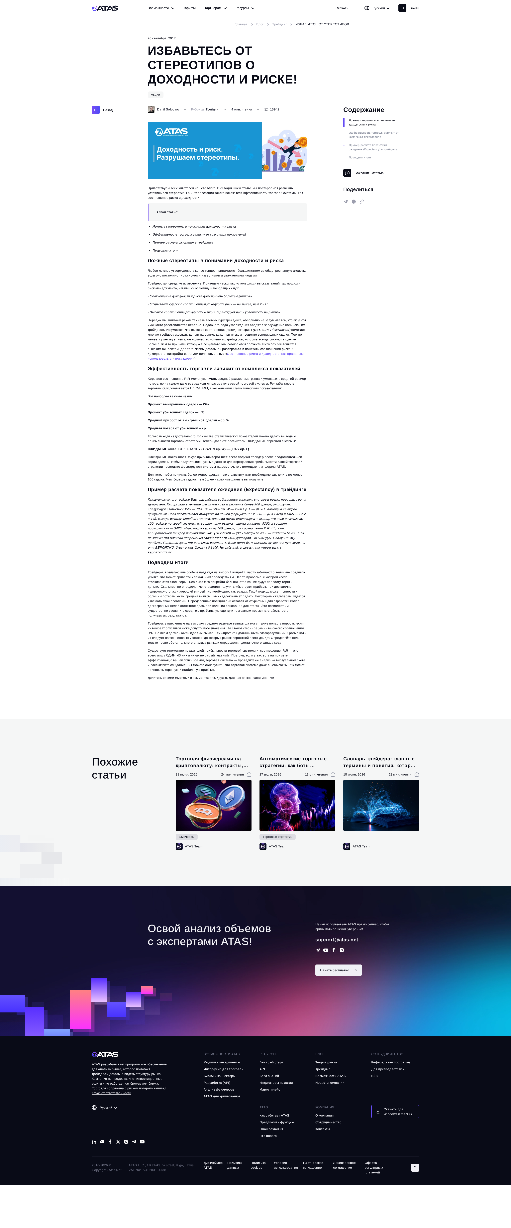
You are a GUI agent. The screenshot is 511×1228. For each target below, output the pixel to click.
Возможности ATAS (222, 1054)
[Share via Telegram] (345, 201)
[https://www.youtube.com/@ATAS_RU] (325, 950)
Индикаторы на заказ (276, 1082)
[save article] (363, 173)
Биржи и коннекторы (220, 1076)
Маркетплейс (269, 1089)
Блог (319, 1054)
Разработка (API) (217, 1082)
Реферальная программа (391, 1062)
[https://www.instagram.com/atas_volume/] (341, 950)
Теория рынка (326, 1062)
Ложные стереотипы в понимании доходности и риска (372, 122)
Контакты (322, 1129)
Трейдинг (213, 109)
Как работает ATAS (274, 1115)
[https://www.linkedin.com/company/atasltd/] (94, 1141)
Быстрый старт (271, 1062)
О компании (324, 1115)
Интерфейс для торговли (223, 1069)
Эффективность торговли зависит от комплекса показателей (373, 134)
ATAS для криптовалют (222, 1096)
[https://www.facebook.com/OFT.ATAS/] (333, 950)
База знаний (269, 1076)
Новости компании (329, 1082)
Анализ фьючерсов (219, 1089)
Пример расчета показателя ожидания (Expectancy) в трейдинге (373, 147)
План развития (271, 1129)
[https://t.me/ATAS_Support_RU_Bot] (317, 950)
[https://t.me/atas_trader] (134, 1141)
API (262, 1069)
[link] (342, 8)
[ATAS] (105, 8)
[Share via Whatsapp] (353, 201)
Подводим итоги (360, 157)
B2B (374, 1076)
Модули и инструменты (222, 1062)
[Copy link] (361, 201)
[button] (415, 1168)
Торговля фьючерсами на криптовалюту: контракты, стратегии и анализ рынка (209, 765)
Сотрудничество (328, 1122)
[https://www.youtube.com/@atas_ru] (142, 1141)
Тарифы (189, 8)
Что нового (268, 1136)
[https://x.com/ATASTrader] (118, 1141)
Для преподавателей (388, 1069)
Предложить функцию (276, 1122)
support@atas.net (336, 939)
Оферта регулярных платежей (374, 1167)
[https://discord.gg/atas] (102, 1141)
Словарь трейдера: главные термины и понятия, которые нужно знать (380, 765)
